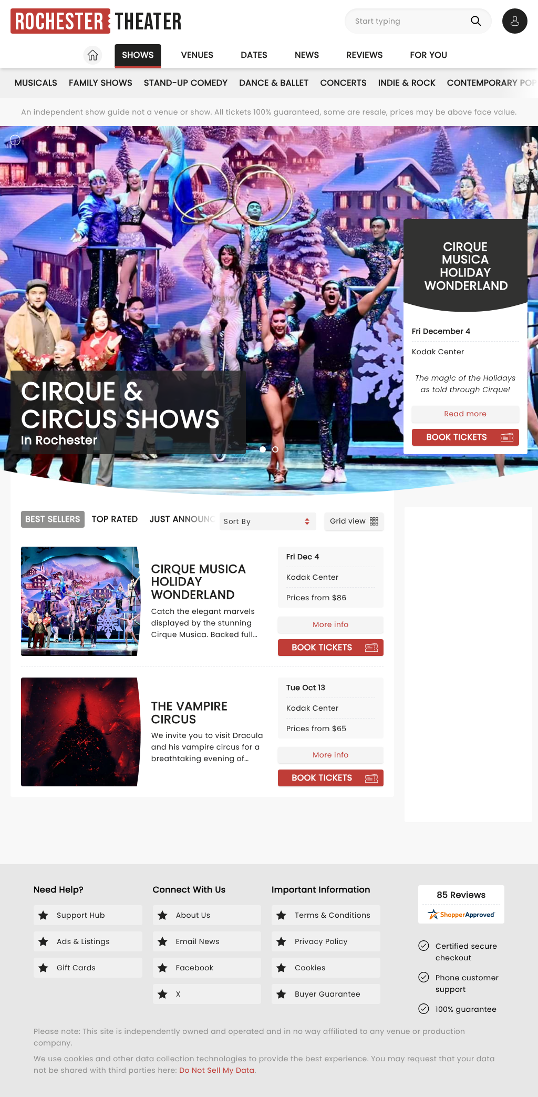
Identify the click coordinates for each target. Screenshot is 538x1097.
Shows (137, 55)
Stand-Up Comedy (185, 83)
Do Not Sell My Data (216, 1070)
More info (330, 624)
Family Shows (100, 83)
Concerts (343, 83)
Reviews (365, 55)
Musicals (36, 83)
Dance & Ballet (273, 83)
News (307, 55)
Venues (197, 55)
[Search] (478, 21)
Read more (465, 413)
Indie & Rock (407, 83)
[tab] (262, 449)
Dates (254, 55)
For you (429, 55)
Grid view (348, 521)
